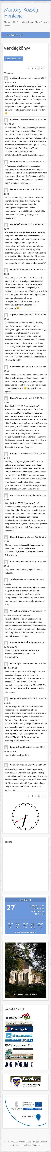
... (45, 78)
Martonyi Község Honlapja (21, 13)
